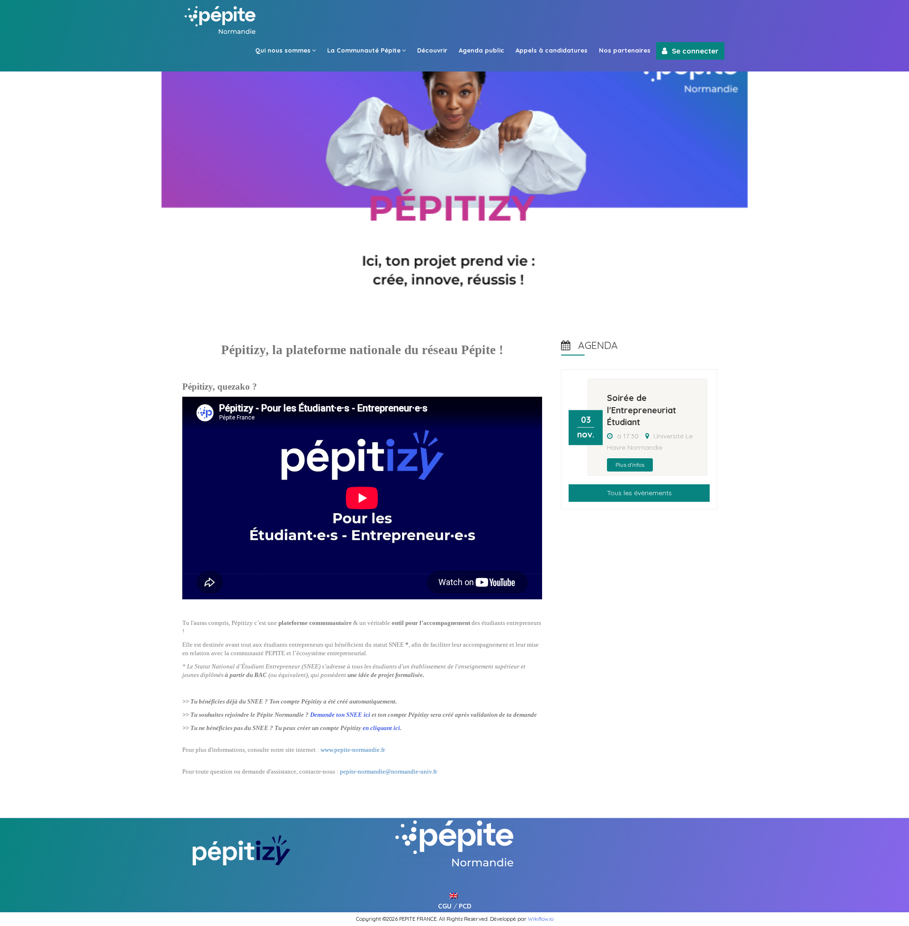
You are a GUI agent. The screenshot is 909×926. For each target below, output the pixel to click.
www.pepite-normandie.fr (353, 749)
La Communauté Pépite (364, 50)
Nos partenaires (625, 50)
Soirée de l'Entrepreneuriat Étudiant (641, 409)
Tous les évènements (639, 493)
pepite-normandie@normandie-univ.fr (388, 771)
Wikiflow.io (540, 919)
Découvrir (432, 50)
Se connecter (695, 50)
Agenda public (481, 50)
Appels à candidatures (552, 50)
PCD (465, 906)
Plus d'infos (629, 464)
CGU (445, 906)
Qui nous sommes (283, 50)
